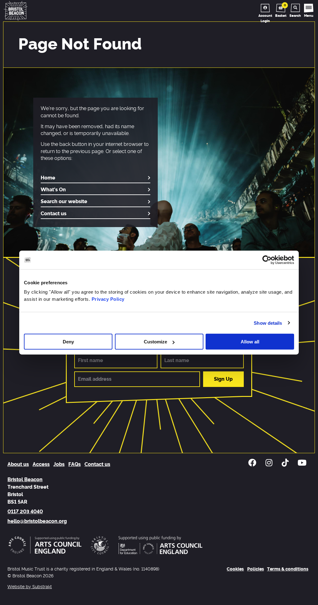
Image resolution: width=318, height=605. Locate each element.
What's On (53, 189)
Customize (155, 341)
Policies (255, 569)
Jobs (59, 464)
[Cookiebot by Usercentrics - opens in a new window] (267, 259)
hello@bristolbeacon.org (37, 521)
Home (48, 177)
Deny (68, 341)
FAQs (74, 464)
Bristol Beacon (25, 479)
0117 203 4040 (25, 511)
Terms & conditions (287, 569)
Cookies (235, 569)
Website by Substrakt (29, 586)
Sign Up (223, 379)
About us (18, 464)
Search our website (64, 201)
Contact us (53, 213)
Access (41, 464)
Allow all (250, 341)
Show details (268, 322)
